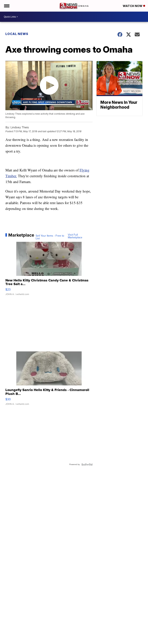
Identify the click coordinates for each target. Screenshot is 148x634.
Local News (16, 34)
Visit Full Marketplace (75, 236)
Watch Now (133, 6)
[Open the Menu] (6, 6)
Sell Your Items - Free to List (50, 237)
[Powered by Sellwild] (86, 464)
